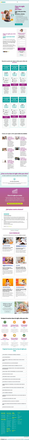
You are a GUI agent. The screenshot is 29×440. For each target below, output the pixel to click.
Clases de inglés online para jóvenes (23, 158)
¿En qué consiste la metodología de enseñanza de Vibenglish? (11, 354)
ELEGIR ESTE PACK (6, 85)
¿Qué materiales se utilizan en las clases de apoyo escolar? (11, 381)
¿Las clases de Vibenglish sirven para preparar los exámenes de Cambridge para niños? (14, 404)
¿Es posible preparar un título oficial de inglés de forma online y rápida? (13, 387)
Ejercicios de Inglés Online (8, 429)
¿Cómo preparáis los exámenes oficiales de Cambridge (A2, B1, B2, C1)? (12, 365)
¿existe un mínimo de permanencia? (7, 392)
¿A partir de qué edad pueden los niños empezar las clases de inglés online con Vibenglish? (14, 395)
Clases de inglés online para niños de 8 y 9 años (23, 149)
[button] (0, 181)
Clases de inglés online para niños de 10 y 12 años (11, 162)
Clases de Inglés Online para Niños (3, 419)
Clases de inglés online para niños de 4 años (11, 139)
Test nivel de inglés (13, 430)
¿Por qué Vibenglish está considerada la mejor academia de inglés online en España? (13, 384)
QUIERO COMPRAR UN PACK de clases (7, 390)
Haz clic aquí (7, 311)
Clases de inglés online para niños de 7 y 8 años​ (11, 150)
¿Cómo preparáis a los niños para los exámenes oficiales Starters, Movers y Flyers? (13, 360)
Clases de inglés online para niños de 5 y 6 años (23, 139)
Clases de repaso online (9, 431)
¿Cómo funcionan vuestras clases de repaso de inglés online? (11, 379)
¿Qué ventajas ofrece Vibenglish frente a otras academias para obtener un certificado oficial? (13, 368)
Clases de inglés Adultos (14, 418)
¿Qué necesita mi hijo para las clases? (8, 406)
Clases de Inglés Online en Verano (3, 413)
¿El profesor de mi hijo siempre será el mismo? (9, 398)
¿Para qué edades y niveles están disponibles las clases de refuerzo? (12, 371)
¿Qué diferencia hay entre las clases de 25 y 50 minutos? (10, 401)
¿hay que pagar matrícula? (6, 357)
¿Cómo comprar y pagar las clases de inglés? (9, 376)
